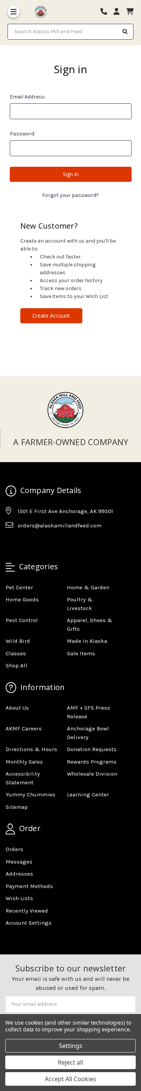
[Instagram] (25, 544)
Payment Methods (29, 886)
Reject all (70, 1062)
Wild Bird (18, 641)
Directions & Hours (31, 749)
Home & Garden (88, 587)
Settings (70, 1046)
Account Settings (29, 922)
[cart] (129, 12)
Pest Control (22, 620)
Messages (19, 861)
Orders (14, 849)
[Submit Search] (125, 32)
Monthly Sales (24, 761)
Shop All (16, 665)
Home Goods (22, 599)
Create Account (51, 315)
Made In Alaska (87, 641)
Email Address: (27, 97)
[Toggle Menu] (14, 12)
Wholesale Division (92, 773)
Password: (22, 134)
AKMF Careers (24, 728)
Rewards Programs (92, 761)
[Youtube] (40, 544)
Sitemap (17, 807)
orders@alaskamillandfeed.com (60, 525)
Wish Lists (19, 898)
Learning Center (88, 794)
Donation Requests (92, 749)
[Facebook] (11, 544)
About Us (17, 707)
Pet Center (19, 587)
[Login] (119, 12)
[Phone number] (106, 12)
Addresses (19, 873)
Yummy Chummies (30, 794)
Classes (16, 653)
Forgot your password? (70, 195)
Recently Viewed (27, 910)
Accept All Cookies (70, 1079)
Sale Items (81, 653)
